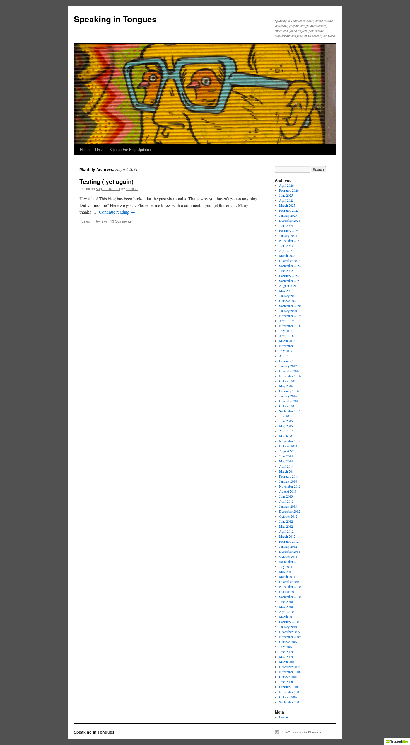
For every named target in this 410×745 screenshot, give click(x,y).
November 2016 (290, 376)
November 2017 (290, 346)
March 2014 (287, 471)
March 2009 (287, 661)
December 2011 (289, 551)
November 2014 (290, 441)
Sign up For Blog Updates (130, 149)
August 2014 (287, 451)
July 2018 (285, 330)
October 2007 (288, 697)
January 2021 (288, 295)
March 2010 (287, 616)
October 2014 (288, 446)
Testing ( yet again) (106, 181)
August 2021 (287, 285)
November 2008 (290, 671)
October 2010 (288, 591)
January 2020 (288, 310)
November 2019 (290, 315)
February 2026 (289, 190)
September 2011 (290, 561)
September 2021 (290, 280)
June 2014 (286, 456)
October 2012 (288, 516)
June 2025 (286, 195)
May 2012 (286, 526)
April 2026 (286, 185)
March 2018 (287, 341)
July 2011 (285, 566)
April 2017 (286, 356)
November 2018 (290, 325)
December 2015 (289, 401)
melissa (132, 188)
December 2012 (289, 511)
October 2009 (288, 641)
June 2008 (286, 682)
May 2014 (286, 461)
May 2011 (286, 571)
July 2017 (285, 351)
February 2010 (289, 621)
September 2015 (290, 411)
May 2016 (286, 386)
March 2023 (287, 255)
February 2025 (289, 210)
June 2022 (286, 270)
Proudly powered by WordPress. (302, 732)
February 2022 (289, 275)
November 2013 (290, 486)
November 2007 (290, 692)
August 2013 (287, 491)
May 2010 (286, 606)
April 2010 (286, 611)
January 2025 (288, 215)
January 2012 (288, 546)
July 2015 (285, 416)
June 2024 (286, 225)
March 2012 (287, 536)
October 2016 (288, 381)
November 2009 (290, 636)
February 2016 (289, 391)
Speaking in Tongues (115, 19)
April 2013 (286, 501)
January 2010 (288, 626)
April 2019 (286, 320)
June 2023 (286, 245)
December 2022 (289, 260)
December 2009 (289, 631)
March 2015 (287, 436)
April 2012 (286, 531)
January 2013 (288, 506)
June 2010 (286, 601)
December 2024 (289, 220)
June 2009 (286, 651)
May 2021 (286, 290)
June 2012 (286, 521)
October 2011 (288, 556)
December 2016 (289, 371)
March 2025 (287, 205)
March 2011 (287, 576)
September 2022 (290, 265)
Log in (283, 717)
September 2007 (290, 702)
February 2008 (289, 687)
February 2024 (289, 230)
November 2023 (290, 240)
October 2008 (288, 677)
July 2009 (285, 646)
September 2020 (290, 305)
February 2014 (289, 476)
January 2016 (288, 396)
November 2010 (290, 586)
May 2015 (286, 426)
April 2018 (286, 335)
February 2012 (289, 541)
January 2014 (288, 481)
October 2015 (288, 406)
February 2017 (289, 361)
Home (85, 149)
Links (99, 149)
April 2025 (286, 200)
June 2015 (286, 421)
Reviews (101, 221)
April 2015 (286, 431)
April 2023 (286, 250)
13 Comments (120, 221)
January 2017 (288, 366)
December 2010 (289, 581)
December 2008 (289, 666)
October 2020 (288, 300)
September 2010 (290, 596)
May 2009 (286, 656)
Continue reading (117, 212)
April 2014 (286, 466)
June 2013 (286, 496)
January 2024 (288, 235)
